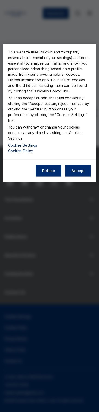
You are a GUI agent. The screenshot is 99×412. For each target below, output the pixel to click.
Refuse (48, 170)
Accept (78, 170)
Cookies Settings (22, 145)
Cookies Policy (20, 150)
